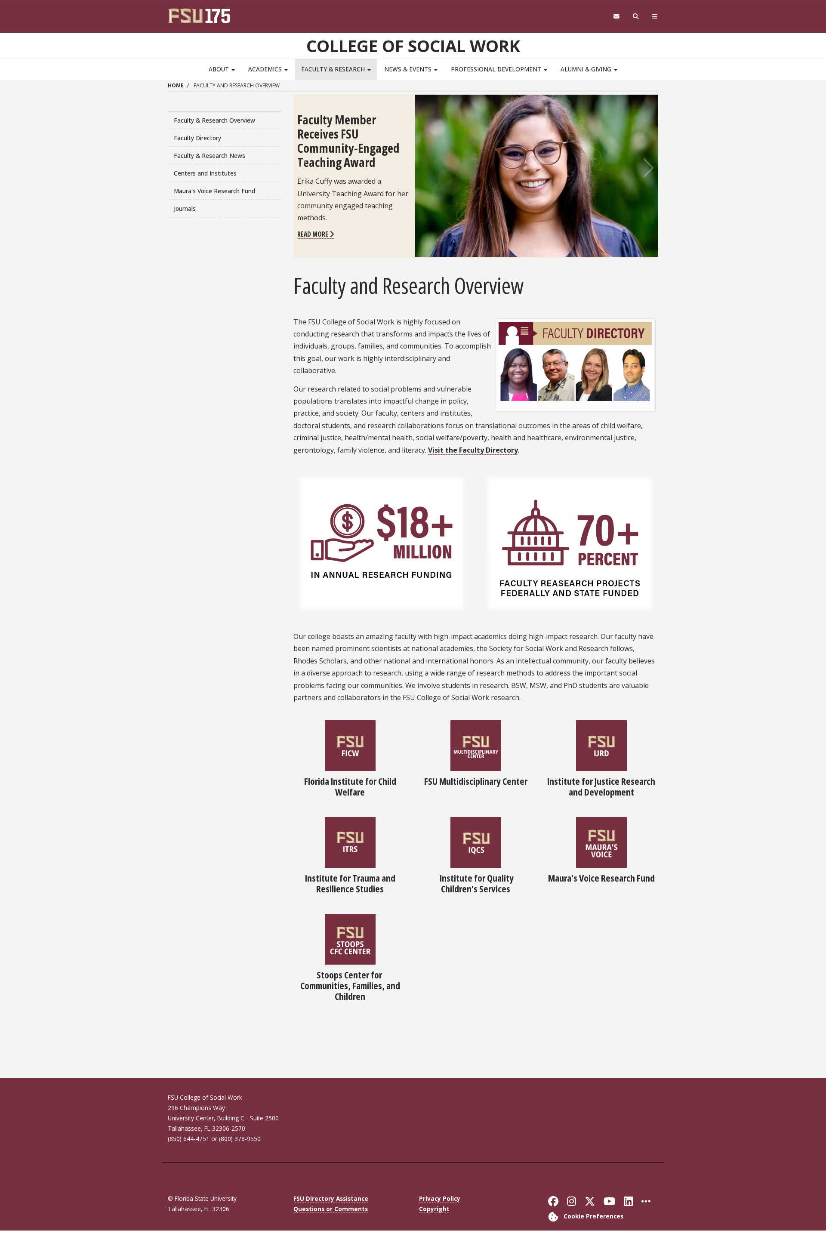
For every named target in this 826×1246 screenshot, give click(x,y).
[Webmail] (616, 16)
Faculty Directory (197, 138)
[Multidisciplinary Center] (475, 744)
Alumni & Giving (587, 69)
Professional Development (497, 69)
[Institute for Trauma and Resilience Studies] (350, 841)
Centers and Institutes (205, 173)
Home (176, 85)
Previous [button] (304, 168)
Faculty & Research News (209, 155)
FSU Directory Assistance (330, 1198)
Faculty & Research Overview (214, 120)
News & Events (408, 69)
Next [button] (647, 168)
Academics (266, 69)
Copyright (434, 1209)
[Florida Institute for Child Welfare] (350, 744)
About (220, 69)
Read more (313, 234)
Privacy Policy (439, 1198)
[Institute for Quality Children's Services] (475, 841)
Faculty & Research (334, 69)
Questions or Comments (330, 1209)
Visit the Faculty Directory (473, 450)
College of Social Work (413, 45)
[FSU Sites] (655, 16)
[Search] (636, 16)
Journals (185, 208)
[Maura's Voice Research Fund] (601, 841)
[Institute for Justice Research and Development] (601, 744)
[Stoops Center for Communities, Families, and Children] (350, 938)
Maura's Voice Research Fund (214, 191)
